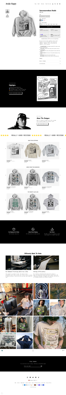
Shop (35, 3)
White (46, 20)
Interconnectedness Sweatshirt (45, 160)
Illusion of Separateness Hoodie (45, 211)
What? (39, 3)
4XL (53, 24)
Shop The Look (48, 3)
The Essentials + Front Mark (44, 16)
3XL (51, 24)
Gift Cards (43, 382)
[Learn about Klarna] (59, 34)
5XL (56, 24)
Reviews (42, 3)
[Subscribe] (41, 366)
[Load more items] (33, 351)
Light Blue (42, 20)
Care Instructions (42, 63)
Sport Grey (40, 20)
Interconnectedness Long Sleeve (27, 160)
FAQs (15, 382)
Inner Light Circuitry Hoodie (10, 211)
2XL (48, 24)
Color (42, 18)
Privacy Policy (48, 382)
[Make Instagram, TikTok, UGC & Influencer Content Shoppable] (63, 350)
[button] (55, 4)
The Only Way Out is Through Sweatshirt (47, 186)
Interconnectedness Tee (9, 160)
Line (40, 14)
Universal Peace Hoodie (27, 186)
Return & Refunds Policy (36, 382)
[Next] (60, 149)
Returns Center (28, 382)
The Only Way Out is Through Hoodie (11, 186)
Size (42, 22)
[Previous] (6, 149)
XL (46, 24)
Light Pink (44, 20)
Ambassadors (23, 382)
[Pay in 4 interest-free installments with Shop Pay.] (48, 34)
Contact (18, 382)
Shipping (41, 58)
